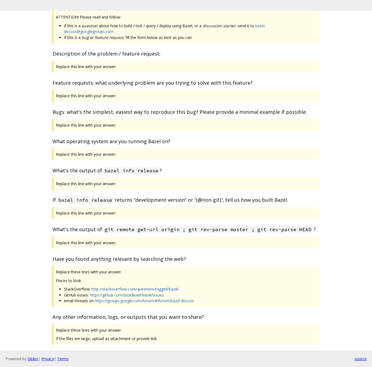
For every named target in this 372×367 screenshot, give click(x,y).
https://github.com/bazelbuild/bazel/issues (127, 295)
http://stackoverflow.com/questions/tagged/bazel (135, 289)
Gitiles (33, 358)
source (361, 358)
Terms (63, 358)
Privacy (47, 358)
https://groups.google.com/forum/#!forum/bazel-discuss (144, 300)
